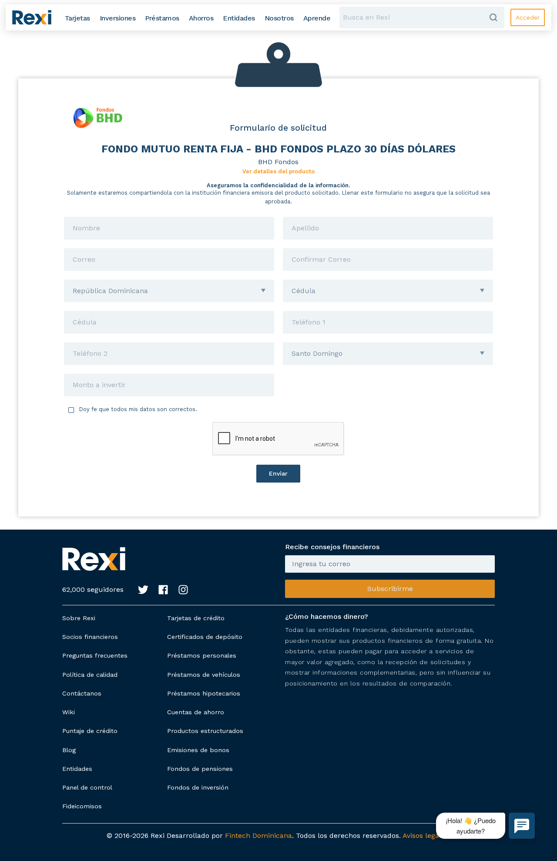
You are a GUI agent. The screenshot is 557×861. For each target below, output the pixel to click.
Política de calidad (89, 674)
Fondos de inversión (197, 787)
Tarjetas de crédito (196, 618)
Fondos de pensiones (200, 768)
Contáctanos (81, 693)
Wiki (68, 712)
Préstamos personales (201, 655)
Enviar (278, 473)
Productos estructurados (205, 730)
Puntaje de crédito (89, 730)
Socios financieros (90, 636)
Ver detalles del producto (278, 171)
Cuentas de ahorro (195, 712)
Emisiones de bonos (198, 749)
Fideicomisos (82, 806)
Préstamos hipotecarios (203, 693)
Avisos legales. (426, 835)
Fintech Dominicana (258, 835)
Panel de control (87, 787)
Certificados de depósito (204, 636)
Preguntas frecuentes (95, 655)
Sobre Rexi (78, 618)
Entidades (77, 768)
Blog (69, 749)
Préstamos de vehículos (203, 674)
